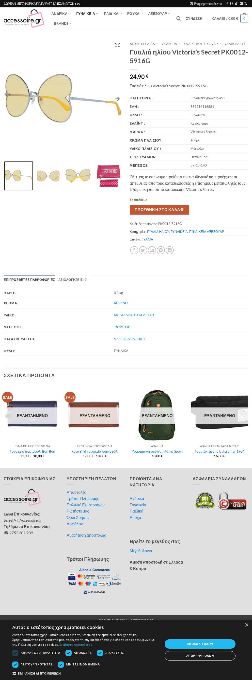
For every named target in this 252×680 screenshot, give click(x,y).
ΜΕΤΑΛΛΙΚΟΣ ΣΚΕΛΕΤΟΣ (134, 315)
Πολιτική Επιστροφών (86, 504)
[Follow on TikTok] (236, 3)
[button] (206, 3)
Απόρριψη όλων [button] (200, 656)
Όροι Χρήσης (78, 517)
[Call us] (245, 3)
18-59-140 (122, 327)
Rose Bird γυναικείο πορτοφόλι (94, 451)
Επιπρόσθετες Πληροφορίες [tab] (29, 280)
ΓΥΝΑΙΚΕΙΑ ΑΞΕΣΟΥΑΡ (200, 44)
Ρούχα (135, 517)
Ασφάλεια (75, 523)
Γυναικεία (138, 504)
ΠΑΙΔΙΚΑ (111, 13)
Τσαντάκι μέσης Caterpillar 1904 (219, 451)
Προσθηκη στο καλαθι (160, 209)
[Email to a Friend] (152, 250)
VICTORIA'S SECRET (129, 339)
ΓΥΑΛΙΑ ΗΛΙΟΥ (233, 44)
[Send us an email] (241, 3)
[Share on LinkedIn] (170, 250)
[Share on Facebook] (134, 250)
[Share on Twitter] (143, 250)
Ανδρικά (137, 498)
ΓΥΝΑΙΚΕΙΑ (85, 13)
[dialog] (126, 650)
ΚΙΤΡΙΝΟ (121, 303)
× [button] (246, 625)
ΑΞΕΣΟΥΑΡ (157, 13)
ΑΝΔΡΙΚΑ (59, 13)
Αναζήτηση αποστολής (86, 535)
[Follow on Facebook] (227, 3)
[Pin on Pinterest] (161, 250)
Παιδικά (136, 511)
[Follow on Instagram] (231, 3)
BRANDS (61, 23)
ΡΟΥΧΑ (133, 13)
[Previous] (4, 425)
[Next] (248, 425)
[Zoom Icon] (117, 44)
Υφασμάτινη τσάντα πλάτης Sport (157, 451)
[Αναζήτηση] (178, 19)
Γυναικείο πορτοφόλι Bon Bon (32, 451)
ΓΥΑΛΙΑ (147, 239)
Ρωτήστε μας (78, 511)
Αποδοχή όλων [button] (200, 644)
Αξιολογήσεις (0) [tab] (73, 280)
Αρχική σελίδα (142, 44)
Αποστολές (76, 492)
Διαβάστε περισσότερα (76, 645)
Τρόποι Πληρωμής (83, 498)
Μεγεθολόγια (141, 550)
